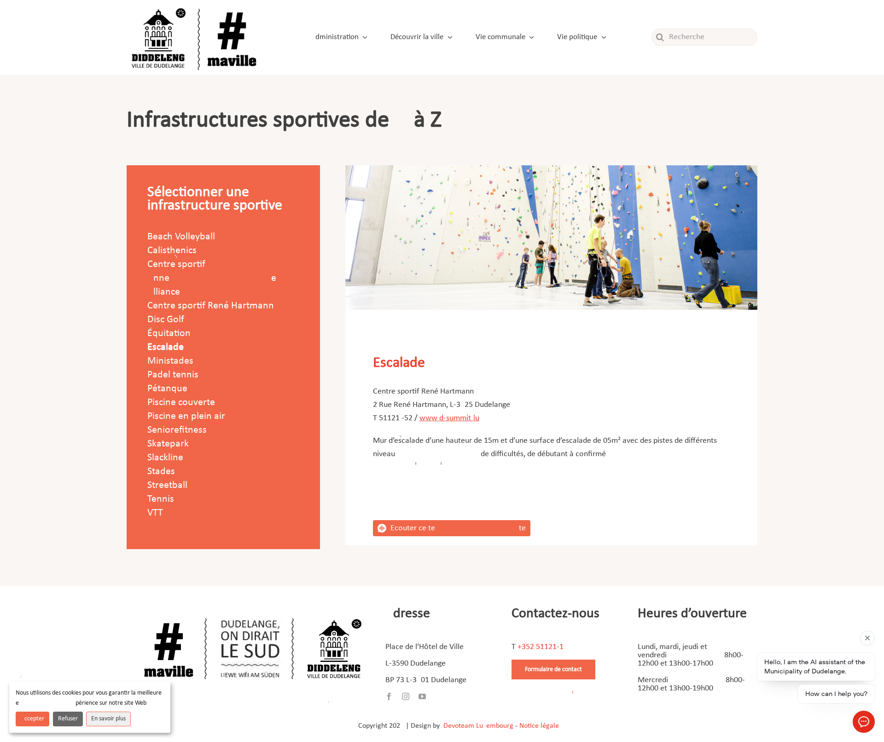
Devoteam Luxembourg (478, 726)
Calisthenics (172, 250)
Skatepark (168, 444)
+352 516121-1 (541, 647)
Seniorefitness (177, 430)
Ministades (170, 361)
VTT (155, 513)
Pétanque (167, 388)
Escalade (165, 347)
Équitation (169, 333)
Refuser (68, 718)
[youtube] (422, 696)
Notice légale (539, 726)
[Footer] (253, 614)
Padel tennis (172, 375)
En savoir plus (108, 718)
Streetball (167, 485)
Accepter (32, 718)
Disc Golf (165, 319)
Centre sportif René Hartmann (210, 306)
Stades (161, 471)
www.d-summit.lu (449, 418)
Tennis (160, 499)
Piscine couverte (181, 402)
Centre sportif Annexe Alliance (211, 278)
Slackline (165, 457)
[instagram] (405, 696)
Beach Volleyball (181, 237)
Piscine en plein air (186, 416)
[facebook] (389, 696)
